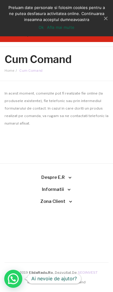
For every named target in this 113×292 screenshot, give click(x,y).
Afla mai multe (61, 27)
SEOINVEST (88, 272)
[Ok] (105, 18)
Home (9, 71)
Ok (41, 27)
